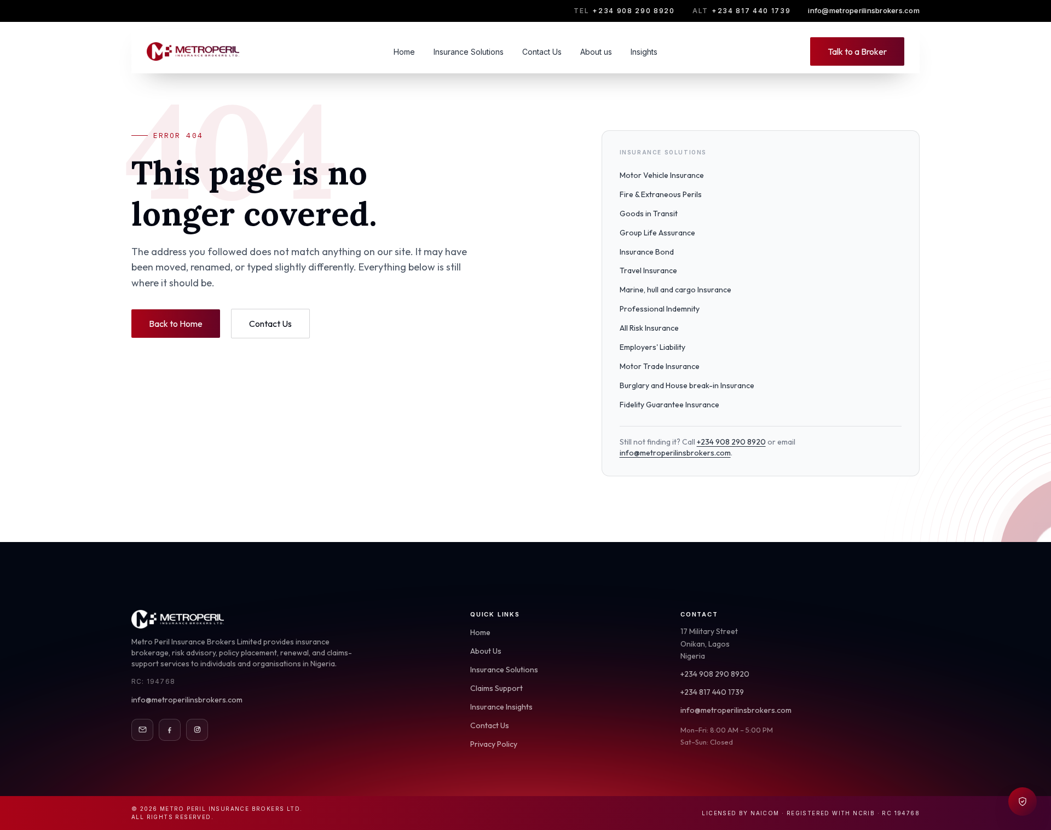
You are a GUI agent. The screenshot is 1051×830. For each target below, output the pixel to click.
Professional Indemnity (660, 309)
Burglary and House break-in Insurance (687, 385)
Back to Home (176, 323)
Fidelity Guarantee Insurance (669, 405)
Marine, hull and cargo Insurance (675, 290)
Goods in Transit (649, 213)
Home (404, 51)
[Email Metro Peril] (142, 730)
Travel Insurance (648, 270)
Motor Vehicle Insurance (662, 175)
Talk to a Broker (857, 51)
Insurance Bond (647, 252)
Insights (644, 51)
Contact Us (542, 51)
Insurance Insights (501, 707)
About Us (485, 651)
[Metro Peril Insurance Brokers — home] (194, 51)
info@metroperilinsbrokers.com (864, 10)
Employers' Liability (652, 347)
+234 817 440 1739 (741, 11)
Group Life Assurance (657, 233)
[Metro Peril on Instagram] (197, 730)
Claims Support (496, 688)
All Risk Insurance (649, 328)
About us (596, 51)
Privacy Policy (493, 744)
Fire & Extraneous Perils (661, 194)
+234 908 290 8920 (624, 11)
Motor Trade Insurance (660, 366)
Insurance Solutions (469, 51)
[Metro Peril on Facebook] (170, 730)
